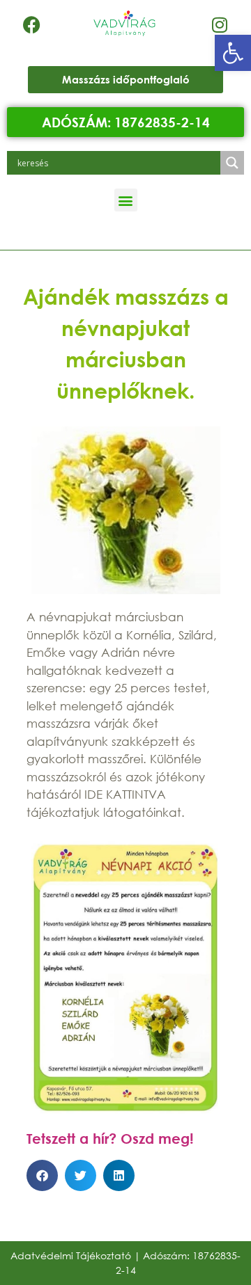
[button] (233, 53)
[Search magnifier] (232, 163)
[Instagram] (219, 24)
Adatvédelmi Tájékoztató (70, 1255)
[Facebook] (31, 24)
